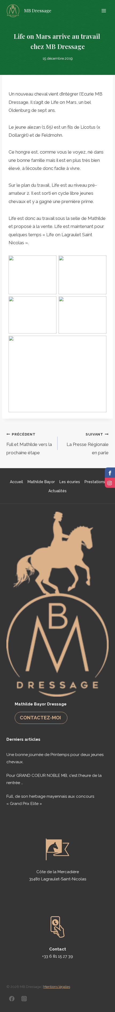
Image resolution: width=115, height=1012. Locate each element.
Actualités (57, 491)
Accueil (16, 482)
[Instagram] (24, 998)
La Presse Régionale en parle (88, 443)
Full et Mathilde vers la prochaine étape (29, 443)
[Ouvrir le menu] (104, 10)
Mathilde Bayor (41, 482)
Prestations (95, 482)
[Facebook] (11, 998)
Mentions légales (56, 987)
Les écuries (69, 482)
